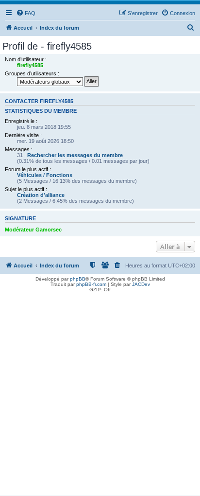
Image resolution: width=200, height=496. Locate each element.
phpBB (77, 279)
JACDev (141, 284)
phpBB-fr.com (91, 284)
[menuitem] (25, 13)
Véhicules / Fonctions (44, 175)
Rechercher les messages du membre (75, 155)
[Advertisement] (100, 395)
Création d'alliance (41, 195)
